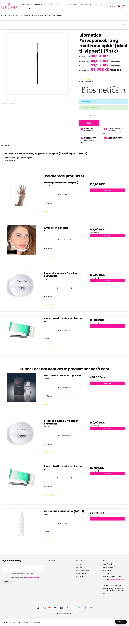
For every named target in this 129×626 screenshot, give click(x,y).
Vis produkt (107, 190)
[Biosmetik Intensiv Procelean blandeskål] (21, 290)
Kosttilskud (85, 4)
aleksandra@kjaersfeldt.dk (117, 579)
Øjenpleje (38, 4)
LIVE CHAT (121, 621)
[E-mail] (22, 570)
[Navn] (22, 566)
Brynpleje (60, 4)
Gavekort (26, 8)
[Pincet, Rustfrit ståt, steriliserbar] (21, 336)
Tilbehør (98, 4)
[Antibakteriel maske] (21, 245)
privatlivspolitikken (32, 577)
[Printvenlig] (127, 15)
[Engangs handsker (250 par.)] (21, 200)
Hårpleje (72, 4)
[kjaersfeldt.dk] (9, 6)
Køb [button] (89, 122)
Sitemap (106, 594)
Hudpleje (26, 4)
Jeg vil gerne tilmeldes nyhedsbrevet (26, 573)
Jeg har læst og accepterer (22, 577)
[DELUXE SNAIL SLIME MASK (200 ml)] (21, 529)
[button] (122, 25)
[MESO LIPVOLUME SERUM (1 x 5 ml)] (21, 393)
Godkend (7, 581)
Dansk (113, 6)
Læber (49, 4)
